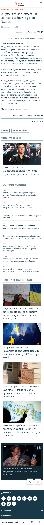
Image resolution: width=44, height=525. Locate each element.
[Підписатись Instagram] (24, 498)
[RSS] (3, 504)
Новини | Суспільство (12, 10)
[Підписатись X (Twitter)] (14, 498)
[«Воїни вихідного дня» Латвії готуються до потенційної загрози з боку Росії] (22, 455)
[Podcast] (9, 504)
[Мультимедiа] (24, 522)
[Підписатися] (14, 504)
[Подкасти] (32, 522)
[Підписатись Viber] (29, 498)
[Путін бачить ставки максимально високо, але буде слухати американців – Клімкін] (22, 154)
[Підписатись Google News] (9, 498)
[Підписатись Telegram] (35, 498)
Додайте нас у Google (10, 522)
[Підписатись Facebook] (3, 498)
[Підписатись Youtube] (19, 498)
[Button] (18, 32)
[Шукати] (39, 522)
